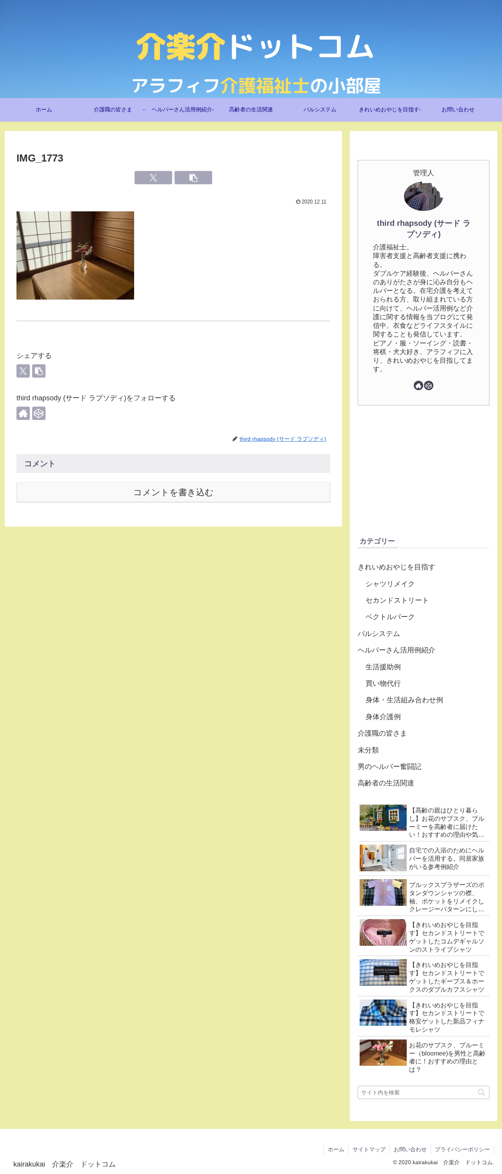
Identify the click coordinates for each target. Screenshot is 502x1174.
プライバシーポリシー (462, 1149)
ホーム (336, 1149)
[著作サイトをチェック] (23, 413)
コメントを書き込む (173, 492)
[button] (193, 177)
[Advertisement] (423, 470)
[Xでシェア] (153, 177)
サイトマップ (369, 1149)
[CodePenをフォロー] (38, 413)
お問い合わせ (410, 1149)
